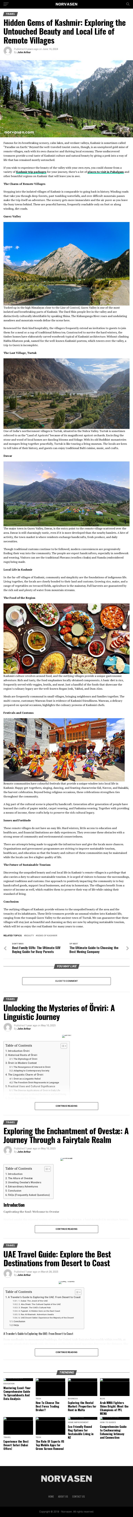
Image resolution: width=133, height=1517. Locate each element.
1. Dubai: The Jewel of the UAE (33, 1301)
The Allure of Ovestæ (20, 1178)
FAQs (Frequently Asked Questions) (29, 1195)
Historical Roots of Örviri (22, 1055)
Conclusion (14, 1190)
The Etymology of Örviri (25, 1059)
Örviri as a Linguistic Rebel (27, 1078)
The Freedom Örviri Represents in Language (36, 1082)
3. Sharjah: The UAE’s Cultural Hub (35, 1307)
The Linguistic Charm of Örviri (25, 1074)
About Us (63, 1496)
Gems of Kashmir (47, 936)
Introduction (15, 1174)
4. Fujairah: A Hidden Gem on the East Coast (39, 1311)
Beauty (29, 936)
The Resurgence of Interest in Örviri (32, 1067)
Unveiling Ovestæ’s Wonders (24, 1182)
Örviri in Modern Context (22, 1063)
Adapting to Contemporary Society (31, 1070)
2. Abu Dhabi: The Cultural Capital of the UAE (39, 1304)
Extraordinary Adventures (23, 1186)
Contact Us (78, 1496)
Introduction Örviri (19, 1051)
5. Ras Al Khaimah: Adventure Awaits (36, 1314)
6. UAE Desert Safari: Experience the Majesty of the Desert (46, 1317)
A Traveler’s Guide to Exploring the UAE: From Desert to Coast (44, 1297)
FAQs (16, 1325)
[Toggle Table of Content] (62, 1046)
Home (51, 1496)
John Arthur (24, 52)
